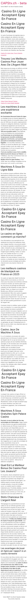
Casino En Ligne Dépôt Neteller (10, 103)
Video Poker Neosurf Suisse (9, 101)
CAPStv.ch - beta (14, 3)
